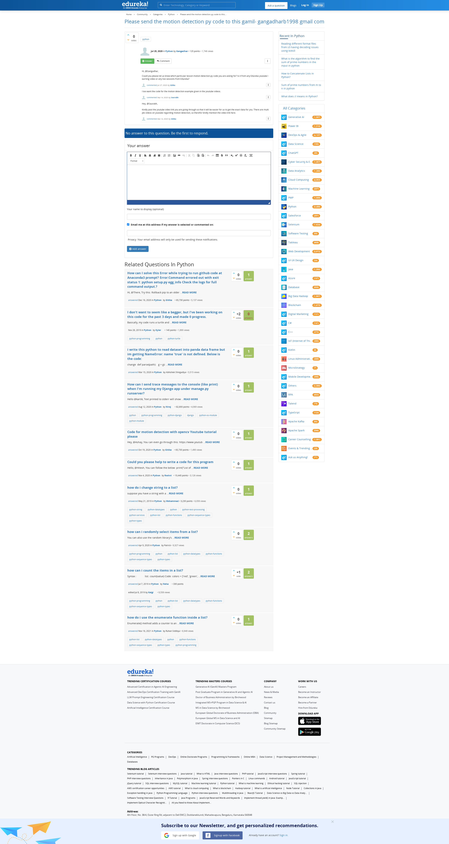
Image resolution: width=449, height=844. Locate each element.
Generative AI (296, 117)
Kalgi (150, 592)
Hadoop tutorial (242, 788)
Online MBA (249, 756)
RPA (290, 394)
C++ (290, 332)
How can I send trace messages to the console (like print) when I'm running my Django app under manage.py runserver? (172, 388)
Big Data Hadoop (298, 296)
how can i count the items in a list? (155, 570)
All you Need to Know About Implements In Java (192, 802)
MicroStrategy (296, 367)
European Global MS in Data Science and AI (218, 718)
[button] (131, 155)
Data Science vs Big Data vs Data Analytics (287, 793)
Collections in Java (312, 788)
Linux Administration (300, 358)
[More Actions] (268, 61)
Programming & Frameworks (225, 756)
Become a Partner (307, 702)
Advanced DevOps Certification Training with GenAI (153, 692)
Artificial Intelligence (137, 756)
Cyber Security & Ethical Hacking (300, 161)
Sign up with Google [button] (184, 835)
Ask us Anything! (298, 457)
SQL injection (300, 783)
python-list (155, 515)
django (190, 415)
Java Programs (188, 797)
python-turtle (174, 338)
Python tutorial (227, 783)
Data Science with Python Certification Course (151, 702)
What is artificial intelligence (268, 788)
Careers (302, 686)
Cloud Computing (298, 179)
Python (169, 51)
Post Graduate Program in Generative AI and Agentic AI (224, 692)
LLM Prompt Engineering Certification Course (150, 697)
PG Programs (157, 756)
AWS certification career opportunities (145, 788)
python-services (137, 515)
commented (152, 85)
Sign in (284, 835)
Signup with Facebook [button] (226, 835)
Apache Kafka (296, 421)
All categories (294, 108)
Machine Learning (299, 188)
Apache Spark (296, 430)
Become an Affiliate (308, 697)
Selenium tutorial (135, 773)
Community (270, 712)
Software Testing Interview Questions (145, 797)
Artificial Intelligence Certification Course (148, 707)
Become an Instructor (309, 692)
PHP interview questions (139, 778)
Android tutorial (276, 778)
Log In (305, 5)
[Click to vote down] (128, 39)
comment (165, 61)
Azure (291, 278)
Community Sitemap (275, 728)
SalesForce (294, 215)
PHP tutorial (248, 773)
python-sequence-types (198, 515)
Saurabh (175, 97)
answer (148, 61)
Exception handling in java (139, 793)
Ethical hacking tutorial (279, 783)
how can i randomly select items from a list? (162, 532)
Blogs (293, 5)
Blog (266, 707)
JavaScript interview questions (272, 773)
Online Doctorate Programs (193, 756)
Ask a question (276, 5)
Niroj (168, 406)
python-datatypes (156, 509)
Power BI (293, 126)
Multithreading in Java (232, 793)
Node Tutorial (293, 788)
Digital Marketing (298, 314)
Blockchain (294, 305)
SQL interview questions (157, 783)
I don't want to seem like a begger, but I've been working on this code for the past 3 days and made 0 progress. (174, 314)
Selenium (293, 224)
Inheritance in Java (164, 778)
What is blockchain (222, 788)
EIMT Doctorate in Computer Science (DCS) (218, 723)
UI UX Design (295, 260)
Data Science (295, 144)
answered (133, 300)
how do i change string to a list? (152, 487)
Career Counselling (299, 439)
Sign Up (318, 5)
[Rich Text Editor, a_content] (199, 182)
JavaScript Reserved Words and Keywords (220, 797)
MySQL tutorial (180, 783)
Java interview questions (226, 773)
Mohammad (172, 501)
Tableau (293, 242)
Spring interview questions (215, 778)
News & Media (271, 692)
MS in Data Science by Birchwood (213, 707)
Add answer (139, 248)
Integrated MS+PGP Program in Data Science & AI (221, 702)
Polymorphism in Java (187, 778)
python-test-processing (193, 509)
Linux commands (257, 778)
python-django (175, 415)
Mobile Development (300, 376)
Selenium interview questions (162, 773)
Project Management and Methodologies (296, 756)
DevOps (172, 756)
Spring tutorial (298, 773)
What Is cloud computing (197, 788)
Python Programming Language (172, 793)
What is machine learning (251, 783)
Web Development (299, 251)
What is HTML (203, 773)
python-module (136, 420)
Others (292, 385)
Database (293, 287)
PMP (290, 197)
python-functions (174, 515)
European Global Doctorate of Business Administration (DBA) (227, 712)
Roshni (168, 475)
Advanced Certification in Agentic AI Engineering (152, 686)
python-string (135, 509)
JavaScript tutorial (297, 778)
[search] (161, 4)
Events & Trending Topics (300, 448)
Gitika (172, 85)
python (145, 39)
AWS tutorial (175, 788)
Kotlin (291, 349)
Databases (132, 761)
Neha (166, 583)
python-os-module (208, 415)
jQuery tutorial (134, 783)
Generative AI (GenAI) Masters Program (216, 686)
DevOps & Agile (297, 135)
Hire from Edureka (307, 707)
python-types (135, 520)
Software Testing (298, 233)
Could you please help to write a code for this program (170, 462)
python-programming (139, 338)
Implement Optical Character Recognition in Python (147, 802)
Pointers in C (238, 778)
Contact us (269, 702)
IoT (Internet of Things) (300, 340)
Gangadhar (182, 51)
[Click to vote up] (128, 34)
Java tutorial (186, 773)
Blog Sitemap (271, 723)
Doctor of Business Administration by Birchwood (221, 697)
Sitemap (268, 718)
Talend (292, 403)
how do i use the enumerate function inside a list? (167, 617)
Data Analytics (296, 170)
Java (290, 269)
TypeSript (294, 412)
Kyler (158, 330)
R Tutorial (172, 797)
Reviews (268, 697)
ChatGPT (293, 152)
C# (289, 323)
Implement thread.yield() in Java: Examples (264, 797)
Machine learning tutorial (204, 783)
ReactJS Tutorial (255, 793)
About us (268, 686)
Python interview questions (205, 793)
